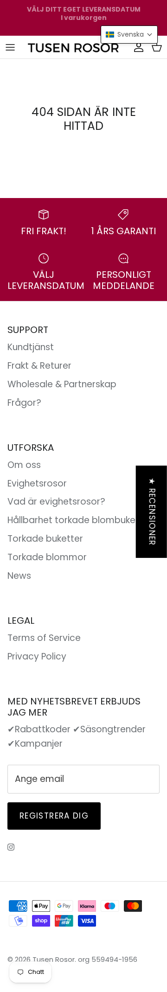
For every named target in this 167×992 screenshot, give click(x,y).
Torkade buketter (45, 538)
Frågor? (24, 403)
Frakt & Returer (39, 365)
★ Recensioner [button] (152, 511)
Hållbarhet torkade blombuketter (79, 520)
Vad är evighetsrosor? (56, 501)
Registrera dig (54, 815)
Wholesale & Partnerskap (61, 384)
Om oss (24, 465)
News (19, 576)
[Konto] (136, 47)
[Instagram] (10, 847)
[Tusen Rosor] (73, 47)
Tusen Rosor (53, 959)
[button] (129, 34)
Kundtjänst (30, 347)
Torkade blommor (47, 557)
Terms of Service (44, 638)
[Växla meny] (10, 47)
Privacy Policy (36, 656)
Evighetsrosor (37, 483)
